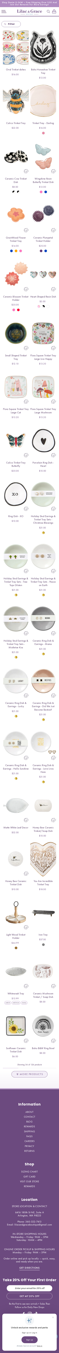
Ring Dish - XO (15, 516)
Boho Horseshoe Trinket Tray (43, 71)
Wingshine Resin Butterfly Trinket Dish (43, 180)
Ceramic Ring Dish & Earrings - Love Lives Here (43, 769)
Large (7, 1003)
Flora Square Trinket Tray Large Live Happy (43, 357)
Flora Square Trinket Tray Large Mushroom (43, 410)
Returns (29, 1151)
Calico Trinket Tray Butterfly (15, 464)
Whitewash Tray (16, 993)
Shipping (29, 1131)
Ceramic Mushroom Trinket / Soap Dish (43, 995)
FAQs (29, 1136)
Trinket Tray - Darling (43, 123)
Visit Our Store (29, 1181)
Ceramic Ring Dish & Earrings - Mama (43, 642)
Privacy (29, 1146)
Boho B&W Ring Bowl (43, 1048)
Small (24, 1003)
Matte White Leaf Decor (15, 827)
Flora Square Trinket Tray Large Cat (16, 410)
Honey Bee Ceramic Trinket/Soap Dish (43, 829)
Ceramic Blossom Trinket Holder (15, 298)
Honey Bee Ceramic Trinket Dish (15, 882)
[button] (3, 11)
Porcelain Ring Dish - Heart (43, 464)
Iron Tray (43, 934)
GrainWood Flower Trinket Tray (16, 239)
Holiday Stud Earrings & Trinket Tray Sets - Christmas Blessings (43, 519)
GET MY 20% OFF (30, 1296)
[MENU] (3, 11)
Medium (16, 1003)
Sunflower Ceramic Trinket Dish (16, 1050)
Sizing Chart (29, 1171)
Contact (29, 1116)
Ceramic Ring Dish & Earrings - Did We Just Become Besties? (43, 706)
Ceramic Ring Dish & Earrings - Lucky (15, 704)
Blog (29, 1121)
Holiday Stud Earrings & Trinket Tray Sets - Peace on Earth (43, 582)
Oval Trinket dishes (16, 69)
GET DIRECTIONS (29, 1267)
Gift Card (29, 1176)
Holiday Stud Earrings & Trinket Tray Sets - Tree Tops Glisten (16, 582)
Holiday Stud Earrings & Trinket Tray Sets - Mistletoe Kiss (16, 644)
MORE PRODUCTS (31, 1074)
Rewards (29, 1126)
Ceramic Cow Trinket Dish (16, 180)
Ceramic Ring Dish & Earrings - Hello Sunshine (16, 767)
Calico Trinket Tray (15, 123)
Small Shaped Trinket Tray (16, 357)
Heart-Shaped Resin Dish (43, 296)
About (29, 1111)
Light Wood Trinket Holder (15, 936)
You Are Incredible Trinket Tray (43, 882)
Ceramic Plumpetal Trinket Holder (43, 239)
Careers (29, 1141)
